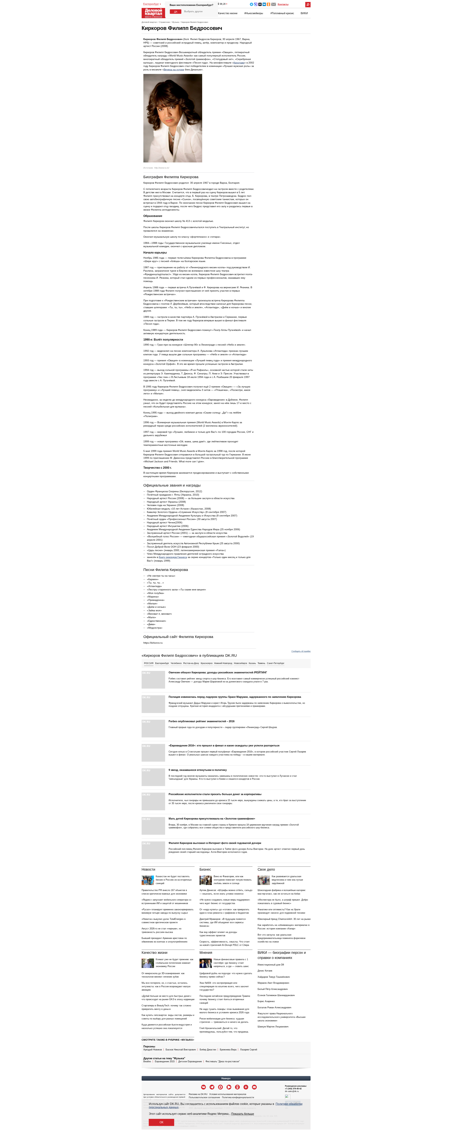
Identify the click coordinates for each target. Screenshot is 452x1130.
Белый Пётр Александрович (273, 989)
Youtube (229, 1087)
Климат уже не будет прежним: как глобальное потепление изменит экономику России (174, 963)
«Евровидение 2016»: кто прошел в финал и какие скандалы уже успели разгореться (224, 745)
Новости (148, 869)
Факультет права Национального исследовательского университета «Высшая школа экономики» (281, 1017)
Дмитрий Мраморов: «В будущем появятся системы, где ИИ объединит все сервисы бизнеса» (223, 922)
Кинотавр (239, 62)
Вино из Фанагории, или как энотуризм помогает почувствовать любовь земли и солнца (233, 880)
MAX (255, 4)
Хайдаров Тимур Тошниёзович (274, 977)
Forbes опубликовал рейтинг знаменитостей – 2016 (201, 721)
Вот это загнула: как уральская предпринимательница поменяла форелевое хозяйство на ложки (281, 938)
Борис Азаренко (266, 1001)
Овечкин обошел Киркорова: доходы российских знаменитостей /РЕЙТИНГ (218, 672)
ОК (161, 1122)
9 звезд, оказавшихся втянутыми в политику (198, 769)
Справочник (164, 22)
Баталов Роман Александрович (274, 1007)
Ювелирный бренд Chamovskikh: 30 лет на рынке (284, 919)
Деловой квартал (149, 22)
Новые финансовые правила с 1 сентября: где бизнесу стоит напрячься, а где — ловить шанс (231, 963)
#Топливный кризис (282, 13)
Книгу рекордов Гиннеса (173, 557)
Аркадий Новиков (152, 1049)
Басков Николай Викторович (181, 1049)
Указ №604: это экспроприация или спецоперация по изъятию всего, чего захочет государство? (224, 986)
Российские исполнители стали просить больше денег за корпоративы (215, 794)
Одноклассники (268, 4)
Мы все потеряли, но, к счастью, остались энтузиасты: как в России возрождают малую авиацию (166, 986)
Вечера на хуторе (174, 69)
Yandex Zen (260, 4)
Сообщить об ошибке (301, 651)
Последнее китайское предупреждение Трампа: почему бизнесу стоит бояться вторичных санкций (225, 999)
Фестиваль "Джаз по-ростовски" (223, 1061)
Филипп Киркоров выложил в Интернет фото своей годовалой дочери (215, 842)
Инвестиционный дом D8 (271, 964)
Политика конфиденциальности (238, 1097)
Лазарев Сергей (248, 1049)
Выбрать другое (193, 11)
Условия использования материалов (227, 1094)
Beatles (147, 1061)
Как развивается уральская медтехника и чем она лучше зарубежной (287, 880)
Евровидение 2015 (165, 1061)
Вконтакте (264, 4)
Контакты (283, 4)
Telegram (251, 4)
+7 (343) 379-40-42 (293, 1089)
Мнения (206, 952)
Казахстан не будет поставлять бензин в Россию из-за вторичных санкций (174, 880)
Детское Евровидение (190, 1061)
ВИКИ (304, 13)
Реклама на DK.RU (198, 1094)
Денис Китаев (265, 970)
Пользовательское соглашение (204, 1097)
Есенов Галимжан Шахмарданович (276, 995)
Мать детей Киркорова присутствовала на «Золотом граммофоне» (212, 818)
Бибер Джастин (208, 1049)
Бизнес (205, 869)
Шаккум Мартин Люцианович (273, 1026)
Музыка (175, 22)
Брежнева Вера (228, 1049)
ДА (175, 11)
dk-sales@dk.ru (292, 1091)
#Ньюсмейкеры (253, 13)
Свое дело (266, 869)
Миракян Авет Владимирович (273, 983)
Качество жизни (227, 13)
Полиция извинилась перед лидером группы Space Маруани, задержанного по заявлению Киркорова (235, 696)
